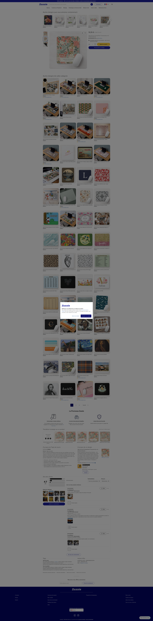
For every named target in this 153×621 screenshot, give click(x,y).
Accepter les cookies (86, 316)
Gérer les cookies (75, 316)
